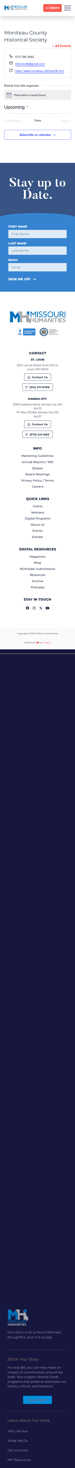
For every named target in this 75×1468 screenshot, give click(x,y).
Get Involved (18, 1450)
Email (13, 260)
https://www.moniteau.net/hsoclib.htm (39, 71)
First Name (17, 226)
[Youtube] (47, 608)
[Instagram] (34, 608)
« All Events (61, 45)
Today (37, 120)
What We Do (18, 1441)
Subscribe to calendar (35, 135)
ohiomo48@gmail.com (30, 64)
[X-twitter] (41, 608)
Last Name (17, 243)
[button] (37, 651)
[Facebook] (27, 608)
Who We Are (18, 1431)
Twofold (46, 642)
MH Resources (19, 1460)
